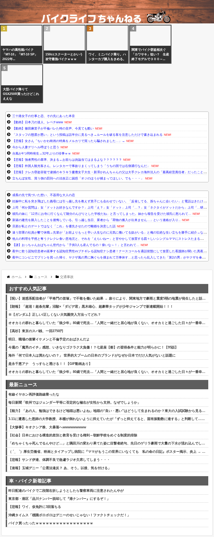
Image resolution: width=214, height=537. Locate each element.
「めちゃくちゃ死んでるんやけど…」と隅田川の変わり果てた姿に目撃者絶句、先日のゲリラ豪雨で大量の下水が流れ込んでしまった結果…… (107, 443)
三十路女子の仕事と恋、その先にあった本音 (43, 116)
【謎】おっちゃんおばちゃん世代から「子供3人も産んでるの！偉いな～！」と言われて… (75, 245)
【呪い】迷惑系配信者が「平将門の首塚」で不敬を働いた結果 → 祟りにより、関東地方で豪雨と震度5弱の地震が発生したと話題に (107, 298)
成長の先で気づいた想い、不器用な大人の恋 (43, 195)
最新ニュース (23, 384)
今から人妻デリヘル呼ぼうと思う (35, 147)
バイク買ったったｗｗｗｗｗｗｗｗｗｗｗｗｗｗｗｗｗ (50, 523)
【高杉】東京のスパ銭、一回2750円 (35, 331)
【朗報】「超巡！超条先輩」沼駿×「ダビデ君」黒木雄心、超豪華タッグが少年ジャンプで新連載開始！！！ (90, 306)
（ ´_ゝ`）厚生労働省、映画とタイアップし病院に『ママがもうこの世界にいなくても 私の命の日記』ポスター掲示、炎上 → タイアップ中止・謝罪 (107, 452)
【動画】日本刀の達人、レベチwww (37, 122)
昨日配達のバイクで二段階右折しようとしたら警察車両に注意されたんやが (66, 491)
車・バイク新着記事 (30, 480)
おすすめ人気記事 (28, 288)
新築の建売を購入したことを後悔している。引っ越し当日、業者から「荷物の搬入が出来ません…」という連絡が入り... (96, 220)
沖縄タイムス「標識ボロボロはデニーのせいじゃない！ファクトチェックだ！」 (69, 515)
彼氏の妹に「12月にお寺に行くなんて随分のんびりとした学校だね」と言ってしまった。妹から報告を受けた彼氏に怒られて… (101, 214)
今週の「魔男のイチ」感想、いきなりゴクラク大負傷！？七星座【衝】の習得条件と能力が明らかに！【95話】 (93, 347)
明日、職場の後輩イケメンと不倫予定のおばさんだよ (49, 339)
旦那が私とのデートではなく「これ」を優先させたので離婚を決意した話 (64, 226)
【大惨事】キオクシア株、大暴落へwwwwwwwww (47, 427)
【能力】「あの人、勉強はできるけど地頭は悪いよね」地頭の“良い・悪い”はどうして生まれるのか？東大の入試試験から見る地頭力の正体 (107, 411)
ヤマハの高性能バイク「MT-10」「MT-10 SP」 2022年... (21, 54)
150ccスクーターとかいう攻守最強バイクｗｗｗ (64, 57)
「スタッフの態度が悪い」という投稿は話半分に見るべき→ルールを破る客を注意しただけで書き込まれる (87, 135)
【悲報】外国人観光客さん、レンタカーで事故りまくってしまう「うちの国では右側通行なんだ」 (81, 166)
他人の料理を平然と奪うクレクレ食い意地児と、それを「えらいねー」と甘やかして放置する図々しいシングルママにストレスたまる (106, 239)
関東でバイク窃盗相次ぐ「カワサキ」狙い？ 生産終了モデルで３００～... (150, 54)
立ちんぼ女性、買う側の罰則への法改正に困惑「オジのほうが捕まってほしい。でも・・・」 (78, 178)
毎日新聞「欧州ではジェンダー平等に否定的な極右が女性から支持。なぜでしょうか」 (74, 402)
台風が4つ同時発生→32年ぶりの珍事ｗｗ (41, 153)
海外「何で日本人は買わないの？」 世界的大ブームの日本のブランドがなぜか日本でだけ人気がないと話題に (92, 355)
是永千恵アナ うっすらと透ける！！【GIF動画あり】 (50, 364)
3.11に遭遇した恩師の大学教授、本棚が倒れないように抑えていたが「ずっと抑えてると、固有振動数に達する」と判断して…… (106, 419)
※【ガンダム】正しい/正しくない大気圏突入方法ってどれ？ (54, 314)
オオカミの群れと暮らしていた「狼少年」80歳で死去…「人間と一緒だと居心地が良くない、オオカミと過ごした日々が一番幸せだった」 (107, 323)
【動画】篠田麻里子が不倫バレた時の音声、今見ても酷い (53, 128)
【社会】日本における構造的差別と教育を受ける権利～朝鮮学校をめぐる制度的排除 (72, 435)
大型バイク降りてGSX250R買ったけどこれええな (21, 93)
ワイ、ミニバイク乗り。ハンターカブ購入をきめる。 (107, 57)
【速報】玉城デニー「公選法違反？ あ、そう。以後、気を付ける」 (59, 468)
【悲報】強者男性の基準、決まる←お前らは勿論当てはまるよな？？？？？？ (67, 159)
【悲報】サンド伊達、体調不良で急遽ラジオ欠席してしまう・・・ (59, 460)
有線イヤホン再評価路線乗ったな (33, 394)
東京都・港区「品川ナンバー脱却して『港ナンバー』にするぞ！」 (59, 499)
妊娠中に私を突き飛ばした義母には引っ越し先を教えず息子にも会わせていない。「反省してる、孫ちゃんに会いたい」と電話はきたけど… (111, 201)
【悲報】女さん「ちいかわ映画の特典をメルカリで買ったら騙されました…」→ (68, 141)
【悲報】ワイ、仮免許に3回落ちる (34, 507)
